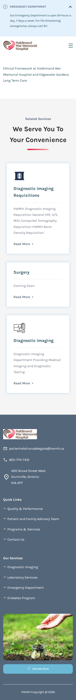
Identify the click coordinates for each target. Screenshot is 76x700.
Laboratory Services (22, 577)
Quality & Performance (25, 509)
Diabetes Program (21, 598)
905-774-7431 (19, 460)
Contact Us (15, 539)
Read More (22, 244)
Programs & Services (23, 529)
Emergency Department (25, 588)
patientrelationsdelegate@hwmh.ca (36, 448)
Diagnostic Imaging (22, 567)
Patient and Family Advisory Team (33, 519)
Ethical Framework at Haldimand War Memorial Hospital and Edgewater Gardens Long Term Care (36, 74)
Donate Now (41, 669)
